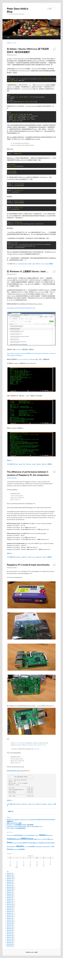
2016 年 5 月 (10, 896)
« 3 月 (16, 867)
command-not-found (22, 264)
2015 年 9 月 (10, 908)
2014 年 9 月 (10, 923)
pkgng (37, 842)
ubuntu (46, 264)
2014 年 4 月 (10, 932)
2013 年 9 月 (10, 942)
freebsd (10, 838)
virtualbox (31, 846)
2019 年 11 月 (10, 878)
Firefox (51, 835)
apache (8, 835)
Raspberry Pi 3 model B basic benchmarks (28, 564)
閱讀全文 (10, 460)
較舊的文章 (10, 811)
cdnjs (27, 835)
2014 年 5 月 (10, 930)
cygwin (20, 464)
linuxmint (15, 842)
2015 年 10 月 (10, 906)
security (48, 843)
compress (37, 835)
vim (27, 846)
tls (15, 846)
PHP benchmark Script (13, 771)
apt (16, 264)
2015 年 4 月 (10, 915)
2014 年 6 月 (10, 928)
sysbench (44, 557)
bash (17, 464)
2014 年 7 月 (10, 927)
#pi (30, 745)
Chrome (32, 835)
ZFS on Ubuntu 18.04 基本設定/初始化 (16, 828)
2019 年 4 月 (10, 880)
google (35, 839)
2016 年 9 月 (10, 890)
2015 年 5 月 (10, 913)
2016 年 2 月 (10, 901)
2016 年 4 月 (10, 897)
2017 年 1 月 (10, 885)
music (24, 843)
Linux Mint (19, 843)
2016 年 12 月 (10, 887)
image (52, 839)
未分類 (10, 264)
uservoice (18, 349)
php (33, 557)
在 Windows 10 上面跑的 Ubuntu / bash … (27, 271)
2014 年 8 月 (10, 925)
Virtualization (39, 846)
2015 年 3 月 (10, 916)
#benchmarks (18, 745)
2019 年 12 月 (10, 877)
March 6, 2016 (35, 749)
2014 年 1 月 (10, 937)
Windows (38, 464)
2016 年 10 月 (10, 889)
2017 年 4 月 (10, 884)
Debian (30, 264)
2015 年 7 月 (10, 909)
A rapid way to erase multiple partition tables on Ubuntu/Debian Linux (24, 826)
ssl (8, 846)
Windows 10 (44, 464)
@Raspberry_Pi (15, 743)
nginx (30, 843)
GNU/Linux (38, 264)
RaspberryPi (38, 557)
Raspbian (44, 804)
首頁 (8, 37)
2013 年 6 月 (10, 944)
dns (47, 835)
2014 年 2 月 (10, 935)
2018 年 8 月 (10, 882)
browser (24, 835)
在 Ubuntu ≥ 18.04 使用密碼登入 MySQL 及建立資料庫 (20, 824)
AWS (13, 835)
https (48, 839)
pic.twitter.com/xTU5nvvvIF (39, 745)
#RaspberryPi (25, 745)
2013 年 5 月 (10, 946)
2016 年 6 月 (10, 894)
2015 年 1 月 (10, 920)
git (15, 839)
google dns (39, 839)
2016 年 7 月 (10, 892)
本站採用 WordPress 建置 (31, 952)
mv (28, 843)
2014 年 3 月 (10, 934)
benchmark (18, 557)
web (53, 846)
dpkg (34, 264)
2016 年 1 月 (10, 903)
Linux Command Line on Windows (26, 359)
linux (43, 264)
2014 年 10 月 (10, 922)
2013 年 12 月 (10, 939)
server (53, 843)
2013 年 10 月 (10, 941)
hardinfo (30, 557)
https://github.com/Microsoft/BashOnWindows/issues (21, 308)
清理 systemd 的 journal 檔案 (14, 823)
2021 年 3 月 (10, 873)
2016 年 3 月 (10, 899)
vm (50, 846)
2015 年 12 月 (10, 904)
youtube (22, 849)
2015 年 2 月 (10, 918)
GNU (24, 464)
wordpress (16, 849)
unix (25, 846)
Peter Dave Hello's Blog (17, 10)
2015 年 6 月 (10, 911)
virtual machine (46, 846)
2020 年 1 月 (10, 875)
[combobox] (51, 8)
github (18, 839)
